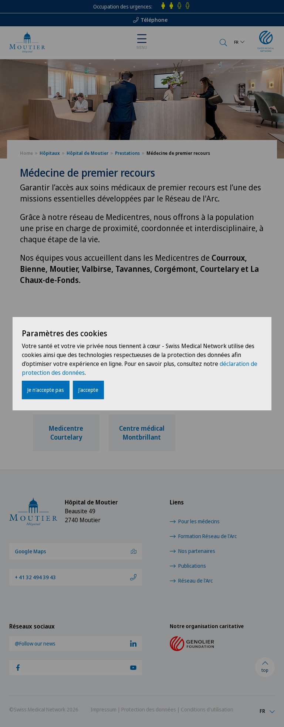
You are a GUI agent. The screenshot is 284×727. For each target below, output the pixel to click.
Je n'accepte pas (45, 389)
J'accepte (88, 389)
